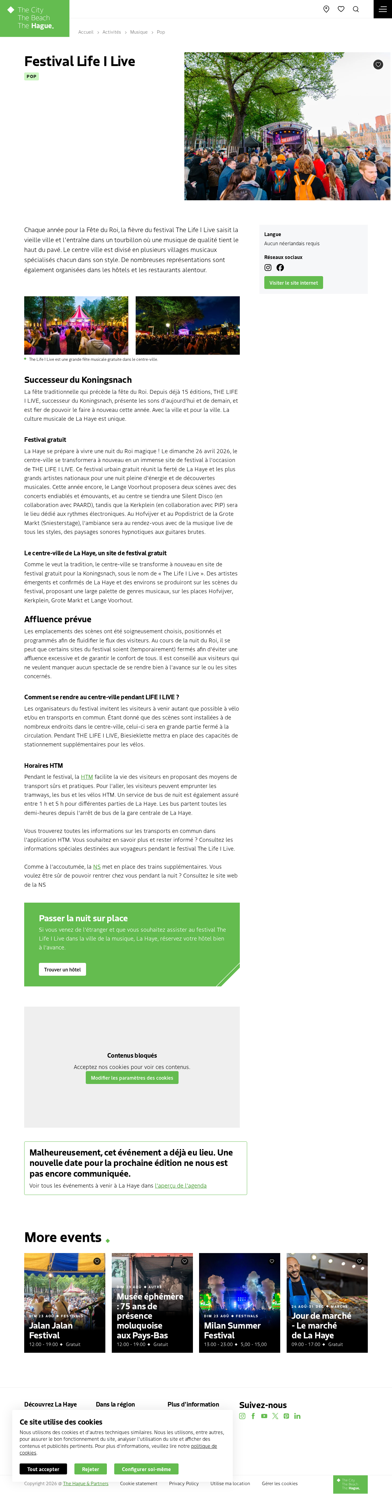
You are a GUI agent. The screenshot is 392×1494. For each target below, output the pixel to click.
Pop (161, 31)
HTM (87, 776)
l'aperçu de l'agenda (181, 1185)
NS (97, 866)
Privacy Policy (184, 1483)
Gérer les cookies (280, 1483)
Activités (112, 31)
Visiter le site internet (294, 282)
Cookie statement (138, 1483)
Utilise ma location (230, 1483)
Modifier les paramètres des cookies (132, 1077)
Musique (139, 31)
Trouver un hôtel (62, 969)
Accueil (85, 31)
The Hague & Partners (85, 1483)
